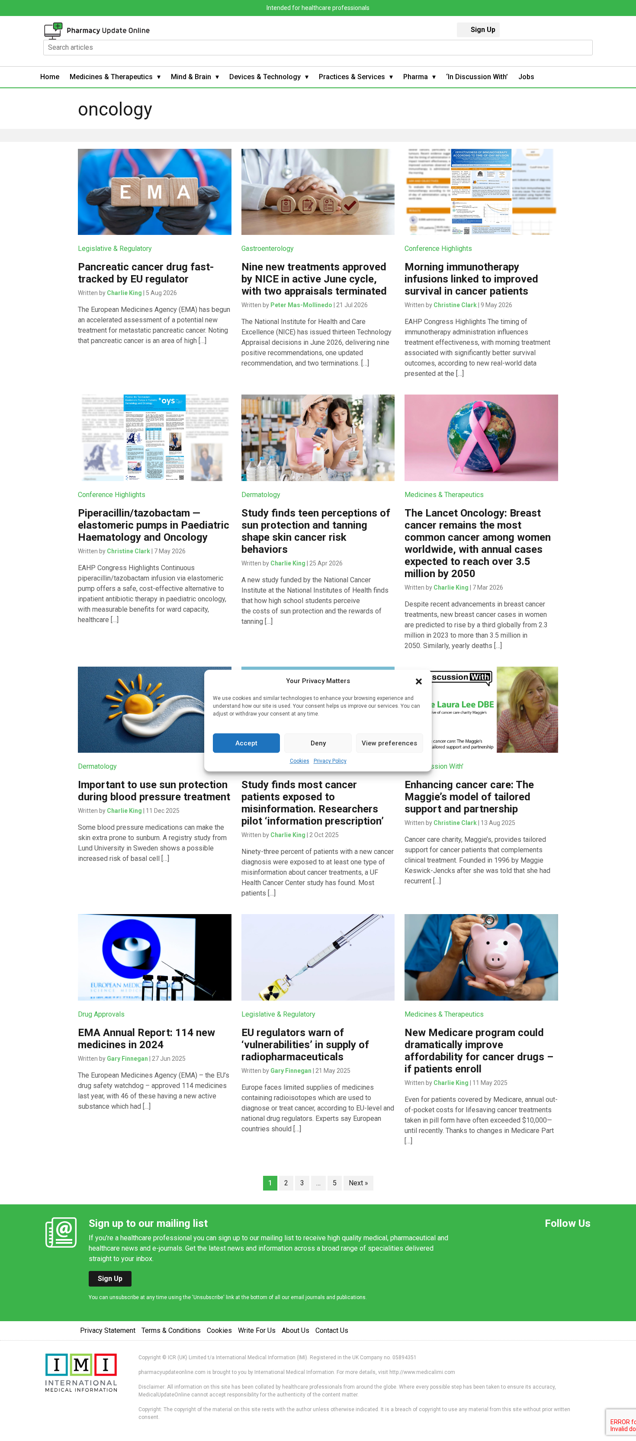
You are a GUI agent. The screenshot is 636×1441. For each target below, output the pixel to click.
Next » (358, 1183)
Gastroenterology (267, 248)
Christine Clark (455, 305)
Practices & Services (352, 77)
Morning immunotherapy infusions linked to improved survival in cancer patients (471, 279)
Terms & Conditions (171, 1330)
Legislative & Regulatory (115, 248)
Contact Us (331, 1330)
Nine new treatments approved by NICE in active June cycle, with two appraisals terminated (314, 279)
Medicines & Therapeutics (111, 77)
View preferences (389, 743)
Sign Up (483, 30)
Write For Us (257, 1330)
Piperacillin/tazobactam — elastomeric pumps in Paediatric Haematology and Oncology (153, 525)
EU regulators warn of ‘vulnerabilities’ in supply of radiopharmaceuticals (305, 1045)
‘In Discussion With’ (477, 77)
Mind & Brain (191, 77)
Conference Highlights (438, 248)
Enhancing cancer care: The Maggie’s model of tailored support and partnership (469, 797)
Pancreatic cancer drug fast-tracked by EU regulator (146, 273)
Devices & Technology (265, 77)
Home (49, 77)
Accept (246, 743)
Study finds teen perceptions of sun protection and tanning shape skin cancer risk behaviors (315, 531)
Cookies (299, 761)
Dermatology (260, 495)
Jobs (526, 77)
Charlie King (124, 292)
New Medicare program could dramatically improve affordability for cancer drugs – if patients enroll (479, 1051)
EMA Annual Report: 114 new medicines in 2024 (146, 1039)
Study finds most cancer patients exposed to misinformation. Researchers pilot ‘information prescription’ (312, 803)
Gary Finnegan (127, 1058)
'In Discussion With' (434, 766)
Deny (318, 743)
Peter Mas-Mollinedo (301, 305)
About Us (295, 1330)
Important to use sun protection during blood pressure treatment (154, 791)
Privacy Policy (330, 761)
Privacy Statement (107, 1330)
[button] (418, 681)
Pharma (415, 77)
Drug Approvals (101, 1014)
